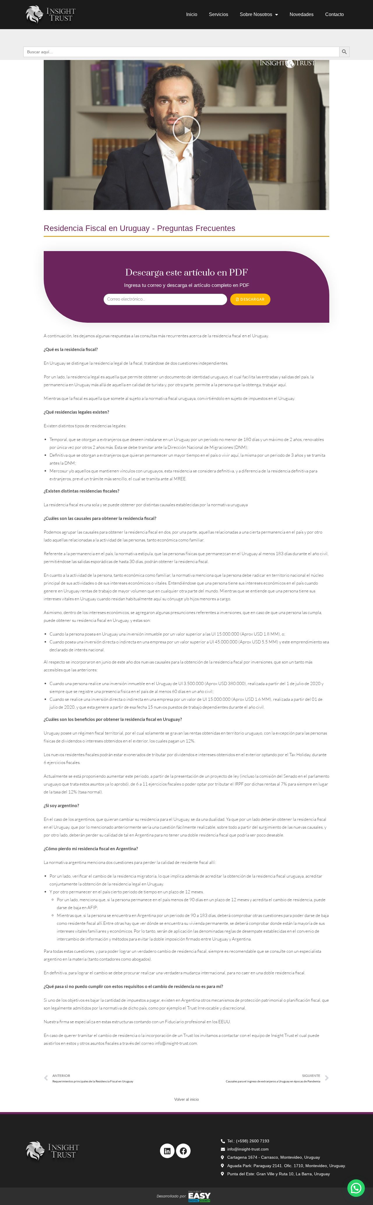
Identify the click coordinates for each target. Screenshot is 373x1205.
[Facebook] (183, 1151)
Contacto (334, 14)
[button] (186, 129)
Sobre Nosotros (256, 14)
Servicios (218, 14)
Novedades (302, 14)
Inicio (191, 14)
